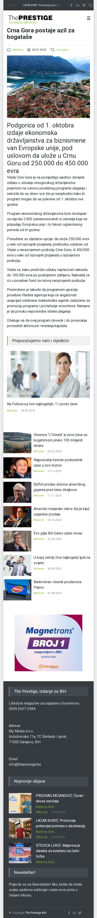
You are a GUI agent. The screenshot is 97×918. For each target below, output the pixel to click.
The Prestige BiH (35, 912)
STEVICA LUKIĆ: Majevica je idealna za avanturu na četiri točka (58, 850)
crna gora (62, 49)
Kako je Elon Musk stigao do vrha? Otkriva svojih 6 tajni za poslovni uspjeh (46, 407)
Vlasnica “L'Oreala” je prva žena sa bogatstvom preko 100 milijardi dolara (60, 440)
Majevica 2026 (45, 806)
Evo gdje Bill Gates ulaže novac (58, 533)
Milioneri (18, 49)
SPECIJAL (42, 812)
